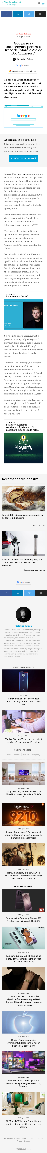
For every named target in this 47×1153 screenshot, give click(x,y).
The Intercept (19, 174)
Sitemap (40, 1138)
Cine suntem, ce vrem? (12, 1138)
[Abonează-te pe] (22, 65)
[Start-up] (43, 2)
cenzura (17, 755)
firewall (26, 755)
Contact (27, 1141)
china (9, 755)
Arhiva (19, 1141)
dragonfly (36, 755)
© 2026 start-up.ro (23, 1149)
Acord (24, 1138)
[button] (35, 3)
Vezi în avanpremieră (23, 158)
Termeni (32, 1138)
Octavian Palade (25, 59)
